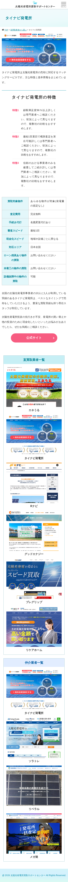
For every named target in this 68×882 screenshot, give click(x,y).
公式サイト (34, 337)
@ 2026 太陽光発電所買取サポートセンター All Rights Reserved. (34, 875)
